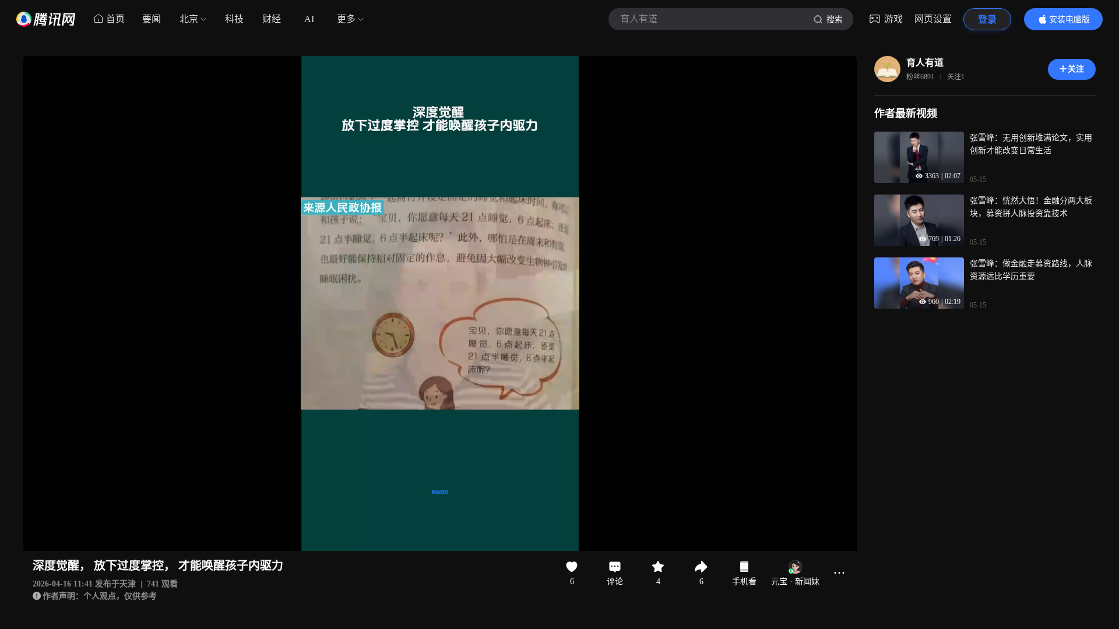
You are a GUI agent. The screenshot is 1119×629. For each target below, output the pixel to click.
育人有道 (925, 63)
